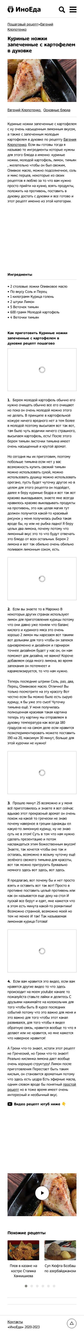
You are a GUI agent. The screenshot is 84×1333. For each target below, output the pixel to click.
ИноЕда (28, 9)
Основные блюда (57, 110)
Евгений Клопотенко (24, 110)
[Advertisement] (42, 238)
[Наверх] (71, 1323)
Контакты (15, 1322)
